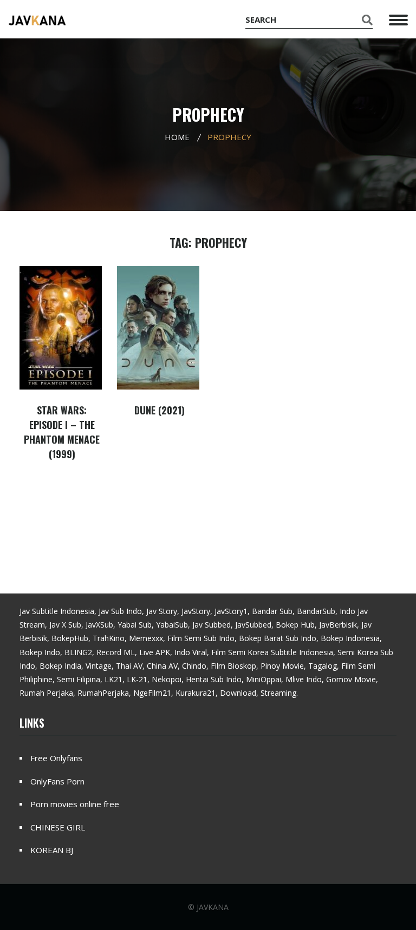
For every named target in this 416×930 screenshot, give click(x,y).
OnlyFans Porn (57, 781)
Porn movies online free (74, 804)
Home (177, 136)
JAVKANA (213, 907)
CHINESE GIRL (57, 827)
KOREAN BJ (51, 850)
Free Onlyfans (56, 758)
